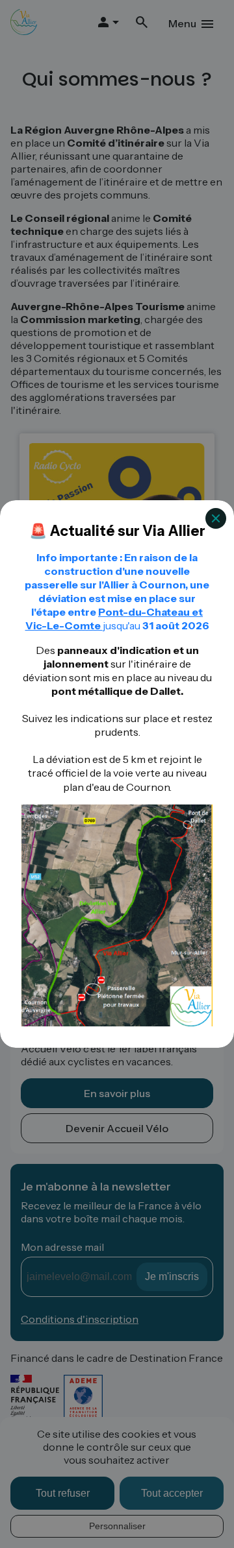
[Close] (215, 518)
